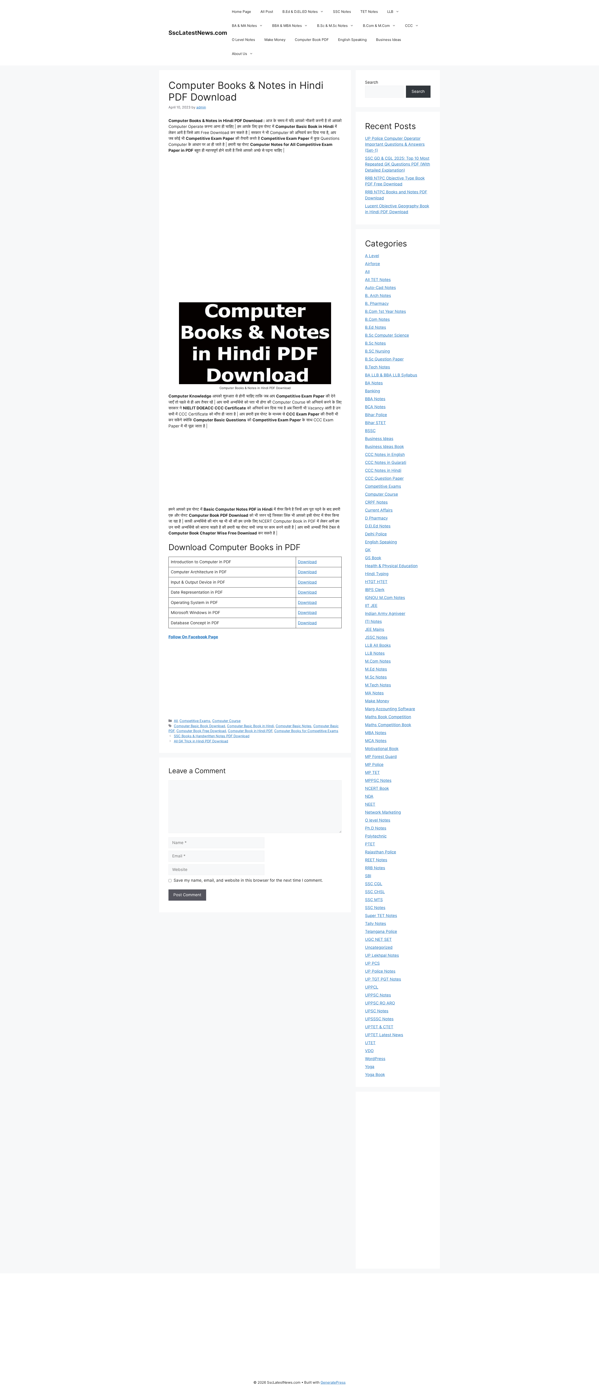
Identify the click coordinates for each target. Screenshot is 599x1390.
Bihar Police (376, 414)
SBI (368, 876)
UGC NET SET (378, 939)
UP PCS (372, 963)
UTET (370, 1042)
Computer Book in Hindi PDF (250, 731)
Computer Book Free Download (201, 731)
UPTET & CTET (379, 1027)
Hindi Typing (376, 573)
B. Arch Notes (378, 295)
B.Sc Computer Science (387, 335)
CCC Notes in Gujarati (385, 462)
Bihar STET (375, 422)
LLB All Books (378, 645)
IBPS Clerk (374, 589)
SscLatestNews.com (197, 32)
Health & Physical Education (391, 565)
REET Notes (376, 860)
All (176, 721)
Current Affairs (379, 510)
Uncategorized (379, 947)
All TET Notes (378, 279)
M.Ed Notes (376, 669)
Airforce (372, 263)
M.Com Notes (378, 661)
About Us (239, 53)
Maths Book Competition (388, 717)
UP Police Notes (380, 971)
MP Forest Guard (381, 756)
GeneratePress (333, 1382)
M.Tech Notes (378, 685)
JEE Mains (374, 629)
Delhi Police (376, 534)
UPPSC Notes (378, 995)
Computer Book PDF (312, 39)
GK (368, 550)
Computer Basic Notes (293, 726)
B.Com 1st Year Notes (385, 311)
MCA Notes (376, 740)
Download (307, 562)
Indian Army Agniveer (385, 613)
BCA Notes (375, 406)
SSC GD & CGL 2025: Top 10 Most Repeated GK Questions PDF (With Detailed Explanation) (397, 164)
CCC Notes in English (385, 454)
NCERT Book (377, 788)
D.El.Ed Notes (378, 526)
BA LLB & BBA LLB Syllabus (391, 375)
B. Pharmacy (377, 303)
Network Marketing (383, 812)
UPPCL (371, 987)
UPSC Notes (376, 1011)
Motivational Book (381, 748)
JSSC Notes (376, 637)
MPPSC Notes (378, 780)
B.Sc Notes (375, 343)
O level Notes (377, 820)
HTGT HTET (376, 581)
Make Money (274, 39)
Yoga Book (375, 1074)
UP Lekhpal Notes (382, 955)
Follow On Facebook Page (193, 637)
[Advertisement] (255, 192)
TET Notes (369, 11)
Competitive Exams (194, 721)
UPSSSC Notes (379, 1019)
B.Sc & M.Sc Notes (332, 25)
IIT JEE (371, 605)
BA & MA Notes (244, 25)
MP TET (372, 772)
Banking (372, 391)
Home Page (241, 11)
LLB (390, 11)
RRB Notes (375, 868)
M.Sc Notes (376, 677)
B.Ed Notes (375, 327)
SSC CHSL (375, 891)
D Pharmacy (376, 518)
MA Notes (374, 693)
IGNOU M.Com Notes (385, 597)
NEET (370, 804)
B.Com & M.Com (376, 25)
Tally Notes (375, 923)
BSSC (370, 430)
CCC (409, 25)
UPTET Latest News (384, 1035)
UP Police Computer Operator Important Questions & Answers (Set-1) (395, 144)
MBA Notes (375, 732)
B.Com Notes (377, 319)
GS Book (373, 558)
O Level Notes (243, 39)
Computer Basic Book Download (199, 726)
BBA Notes (375, 399)
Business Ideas (388, 39)
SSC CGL (373, 883)
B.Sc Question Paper (384, 359)
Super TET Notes (381, 915)
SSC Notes (342, 11)
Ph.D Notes (375, 828)
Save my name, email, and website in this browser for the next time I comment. (248, 880)
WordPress (375, 1058)
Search (371, 82)
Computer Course (226, 721)
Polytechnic (376, 836)
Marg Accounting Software (390, 709)
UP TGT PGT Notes (383, 979)
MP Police (374, 764)
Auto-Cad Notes (380, 287)
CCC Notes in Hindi (383, 470)
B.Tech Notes (377, 367)
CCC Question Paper (384, 478)
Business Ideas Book (384, 446)
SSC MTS (374, 899)
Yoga (369, 1066)
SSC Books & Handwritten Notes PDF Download (211, 736)
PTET (370, 844)
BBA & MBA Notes (287, 25)
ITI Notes (373, 621)
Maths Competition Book (388, 724)
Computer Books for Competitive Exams (306, 731)
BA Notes (374, 383)
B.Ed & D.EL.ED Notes (300, 11)
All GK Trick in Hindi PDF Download (201, 741)
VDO (369, 1050)
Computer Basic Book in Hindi (250, 726)
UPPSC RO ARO (380, 1003)
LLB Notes (375, 653)
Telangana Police (381, 931)
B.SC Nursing (377, 351)
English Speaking (352, 39)
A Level (372, 255)
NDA (369, 796)
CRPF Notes (376, 502)
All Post (266, 11)
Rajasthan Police (380, 852)
